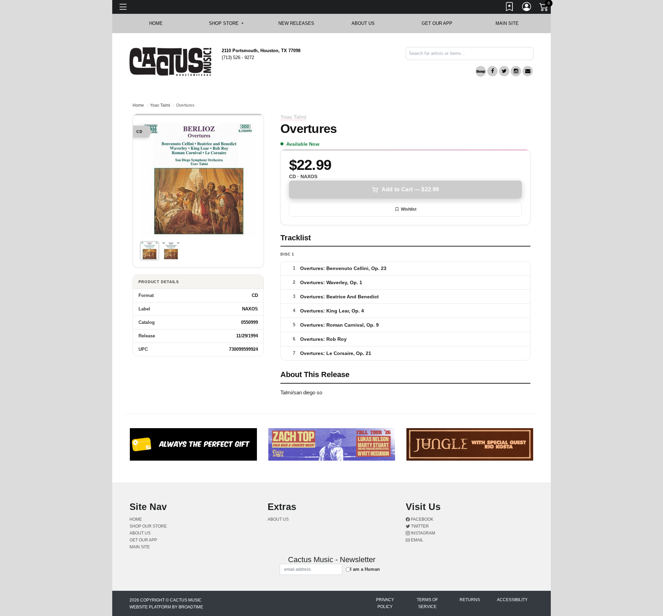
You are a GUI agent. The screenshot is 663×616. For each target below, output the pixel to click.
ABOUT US (367, 23)
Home (138, 105)
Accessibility (512, 599)
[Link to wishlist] (510, 8)
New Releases (296, 23)
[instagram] (516, 71)
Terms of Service (427, 603)
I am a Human (365, 569)
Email (416, 540)
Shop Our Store (148, 526)
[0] (544, 8)
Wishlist (408, 209)
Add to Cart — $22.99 (410, 189)
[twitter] (504, 71)
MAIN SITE (507, 23)
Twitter (419, 526)
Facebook (421, 519)
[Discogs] (481, 71)
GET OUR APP (437, 23)
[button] (226, 23)
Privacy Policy (385, 603)
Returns (470, 599)
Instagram (422, 533)
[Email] (528, 71)
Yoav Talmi (160, 105)
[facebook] (492, 71)
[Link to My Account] (527, 8)
